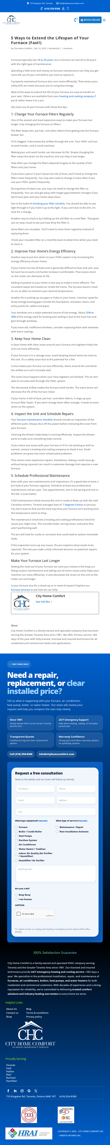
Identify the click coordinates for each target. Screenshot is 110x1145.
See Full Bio (43, 601)
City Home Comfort (23, 48)
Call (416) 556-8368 (21, 754)
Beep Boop (25, 894)
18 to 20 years (45, 59)
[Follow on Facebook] (8, 1091)
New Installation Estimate (74, 831)
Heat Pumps (25, 835)
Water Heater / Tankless (32, 848)
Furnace (23, 827)
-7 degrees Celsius (72, 504)
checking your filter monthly (49, 203)
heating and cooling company (76, 96)
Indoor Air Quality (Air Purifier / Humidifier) (35, 855)
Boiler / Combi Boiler (30, 831)
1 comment (67, 48)
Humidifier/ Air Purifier (31, 860)
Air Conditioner (27, 844)
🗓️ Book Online (90, 19)
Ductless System (28, 840)
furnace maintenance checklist (35, 419)
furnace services (20, 589)
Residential (54, 48)
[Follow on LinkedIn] (15, 1091)
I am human (25, 899)
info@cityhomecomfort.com (56, 754)
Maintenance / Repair (71, 827)
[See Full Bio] (51, 602)
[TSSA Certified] (29, 1122)
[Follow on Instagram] (22, 1091)
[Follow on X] (36, 1091)
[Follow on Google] (29, 1091)
